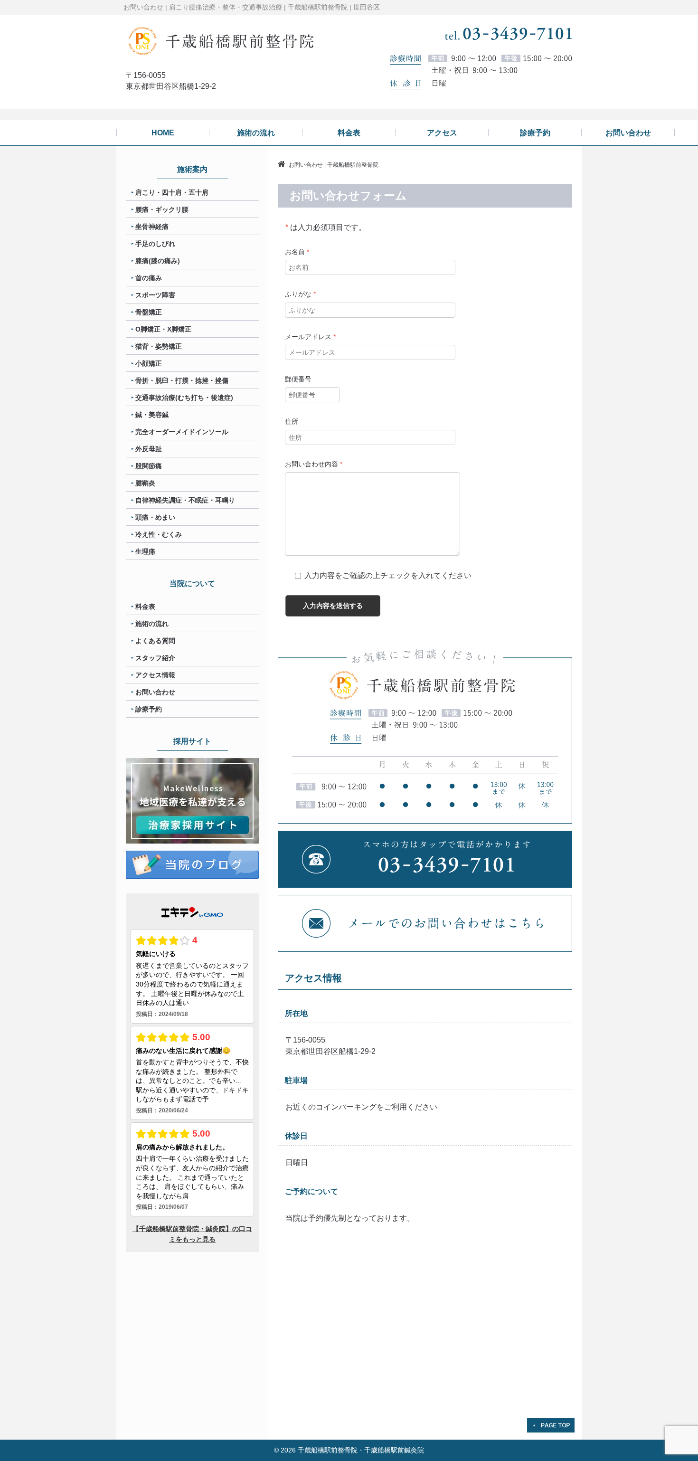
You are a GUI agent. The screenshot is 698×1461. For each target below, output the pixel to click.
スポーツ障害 (155, 295)
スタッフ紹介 (155, 658)
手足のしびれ (155, 243)
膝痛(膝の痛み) (157, 261)
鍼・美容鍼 (152, 414)
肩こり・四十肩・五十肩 (171, 192)
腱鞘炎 (145, 483)
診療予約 (148, 709)
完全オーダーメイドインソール (181, 432)
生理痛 (145, 551)
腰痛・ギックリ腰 (162, 209)
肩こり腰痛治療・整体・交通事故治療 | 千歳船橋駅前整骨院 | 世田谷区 (274, 7)
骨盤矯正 (148, 312)
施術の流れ (152, 623)
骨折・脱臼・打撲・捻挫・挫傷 (181, 380)
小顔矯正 (148, 363)
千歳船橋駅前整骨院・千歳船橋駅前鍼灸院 (361, 1450)
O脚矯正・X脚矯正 (163, 329)
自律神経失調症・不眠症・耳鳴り (185, 500)
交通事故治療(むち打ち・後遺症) (184, 397)
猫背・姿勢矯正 (158, 346)
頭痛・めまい (155, 517)
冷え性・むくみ (158, 534)
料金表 (145, 606)
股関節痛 (148, 466)
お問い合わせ (155, 692)
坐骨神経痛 (152, 226)
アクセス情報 (155, 675)
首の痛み (148, 278)
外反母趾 (148, 449)
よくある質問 (155, 641)
